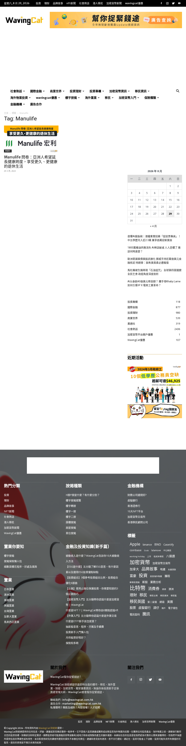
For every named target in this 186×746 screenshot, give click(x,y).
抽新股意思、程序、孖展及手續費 (85, 626)
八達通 (170, 556)
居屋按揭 (71, 527)
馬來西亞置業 (11, 622)
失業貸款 (172, 569)
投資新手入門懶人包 (77, 632)
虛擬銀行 (133, 500)
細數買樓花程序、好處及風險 (20, 566)
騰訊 (146, 614)
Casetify (168, 544)
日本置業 (9, 589)
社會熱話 (84, 3)
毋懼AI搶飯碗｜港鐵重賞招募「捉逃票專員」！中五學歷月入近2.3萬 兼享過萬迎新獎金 (154, 238)
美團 (170, 602)
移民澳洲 (164, 595)
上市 (149, 556)
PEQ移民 (167, 550)
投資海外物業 (156, 576)
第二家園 (152, 602)
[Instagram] (167, 3)
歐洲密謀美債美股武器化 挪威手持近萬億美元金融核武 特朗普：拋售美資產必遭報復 (154, 260)
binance (147, 544)
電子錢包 (173, 608)
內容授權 (83, 707)
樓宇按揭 (71, 98)
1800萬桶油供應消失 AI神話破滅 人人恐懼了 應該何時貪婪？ (154, 249)
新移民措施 (135, 582)
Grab (146, 550)
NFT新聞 (71, 3)
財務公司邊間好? (137, 495)
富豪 (133, 576)
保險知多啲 (72, 643)
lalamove (156, 550)
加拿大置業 (10, 616)
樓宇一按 (71, 511)
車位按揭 (71, 533)
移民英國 (137, 601)
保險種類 (150, 98)
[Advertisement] (93, 60)
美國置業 (9, 600)
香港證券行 (134, 506)
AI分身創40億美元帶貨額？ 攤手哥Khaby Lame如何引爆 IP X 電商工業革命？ (154, 283)
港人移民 (98, 3)
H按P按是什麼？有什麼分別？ (83, 495)
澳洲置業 (9, 594)
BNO (157, 544)
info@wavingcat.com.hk (77, 699)
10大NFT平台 (135, 511)
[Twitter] (173, 3)
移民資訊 (141, 91)
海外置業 (91, 98)
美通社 (8, 151)
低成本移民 (159, 556)
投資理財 (75, 91)
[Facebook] (161, 3)
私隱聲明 (55, 707)
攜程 (167, 576)
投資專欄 (95, 91)
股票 (133, 608)
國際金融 (36, 91)
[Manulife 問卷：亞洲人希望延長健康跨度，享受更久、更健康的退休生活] (31, 139)
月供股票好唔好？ (76, 637)
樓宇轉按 (71, 506)
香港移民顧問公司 (138, 522)
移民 (108, 98)
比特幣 (137, 588)
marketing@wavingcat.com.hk (81, 703)
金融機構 (16, 104)
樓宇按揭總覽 (73, 500)
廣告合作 (36, 104)
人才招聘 (95, 707)
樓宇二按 (71, 516)
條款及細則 (69, 707)
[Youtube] (179, 3)
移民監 (174, 595)
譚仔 (156, 608)
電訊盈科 (135, 614)
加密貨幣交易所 (136, 516)
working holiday (137, 556)
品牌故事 (58, 3)
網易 (162, 602)
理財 (46, 3)
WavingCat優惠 (134, 3)
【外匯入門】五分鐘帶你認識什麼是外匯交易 (91, 615)
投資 (38, 3)
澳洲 (171, 589)
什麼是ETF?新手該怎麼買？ (81, 621)
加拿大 (134, 569)
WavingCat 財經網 (48, 728)
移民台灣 (154, 595)
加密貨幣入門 (127, 98)
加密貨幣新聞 (114, 3)
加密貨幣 (140, 562)
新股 (145, 582)
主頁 (6, 113)
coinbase (135, 550)
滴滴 (164, 589)
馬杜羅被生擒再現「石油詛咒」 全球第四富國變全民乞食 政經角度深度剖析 (154, 272)
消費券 (153, 588)
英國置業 (9, 605)
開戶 (164, 608)
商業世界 (56, 91)
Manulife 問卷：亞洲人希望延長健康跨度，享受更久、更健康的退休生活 (30, 162)
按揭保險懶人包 (13, 561)
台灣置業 (9, 611)
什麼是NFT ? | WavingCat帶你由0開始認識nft (92, 610)
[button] (177, 91)
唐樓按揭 (71, 522)
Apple (135, 544)
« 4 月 (153, 226)
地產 (162, 569)
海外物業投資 (19, 98)
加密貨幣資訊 (118, 91)
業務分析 (155, 582)
